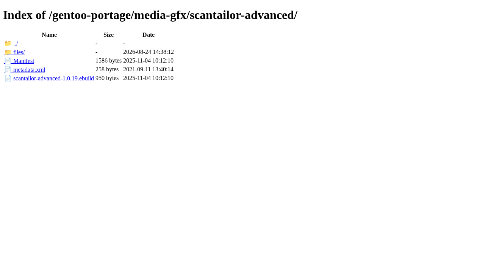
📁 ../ (11, 43)
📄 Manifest (19, 61)
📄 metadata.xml (24, 69)
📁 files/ (14, 52)
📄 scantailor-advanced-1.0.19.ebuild (49, 78)
